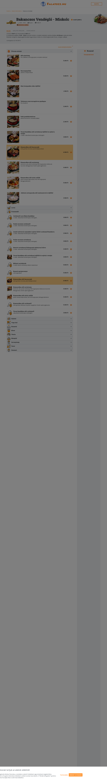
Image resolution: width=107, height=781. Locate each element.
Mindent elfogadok (76, 775)
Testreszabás (64, 775)
